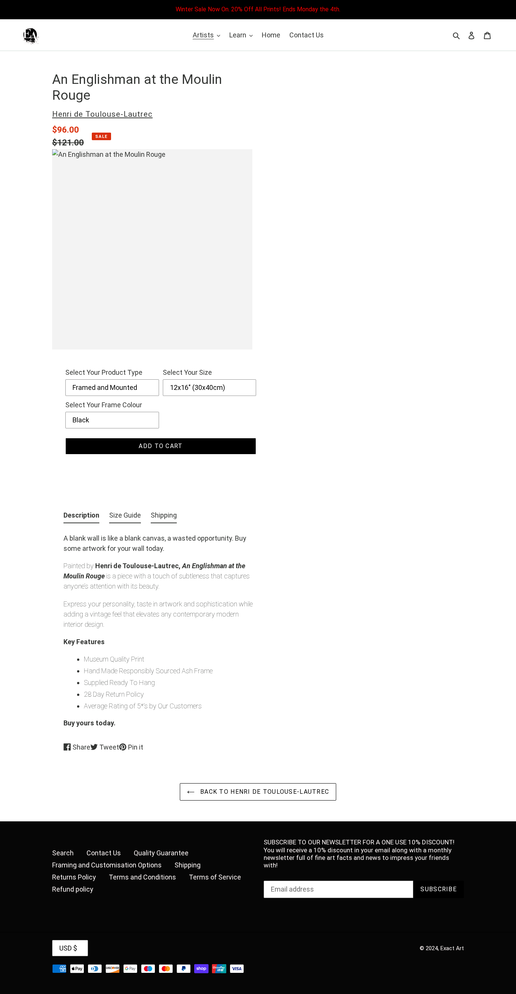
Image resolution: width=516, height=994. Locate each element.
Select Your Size (187, 372)
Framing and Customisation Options (107, 865)
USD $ (68, 948)
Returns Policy (74, 877)
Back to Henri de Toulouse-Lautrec (263, 791)
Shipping (188, 865)
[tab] (81, 516)
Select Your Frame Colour (103, 405)
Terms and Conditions (142, 877)
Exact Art (452, 948)
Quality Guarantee (161, 853)
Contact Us (104, 853)
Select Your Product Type (103, 372)
